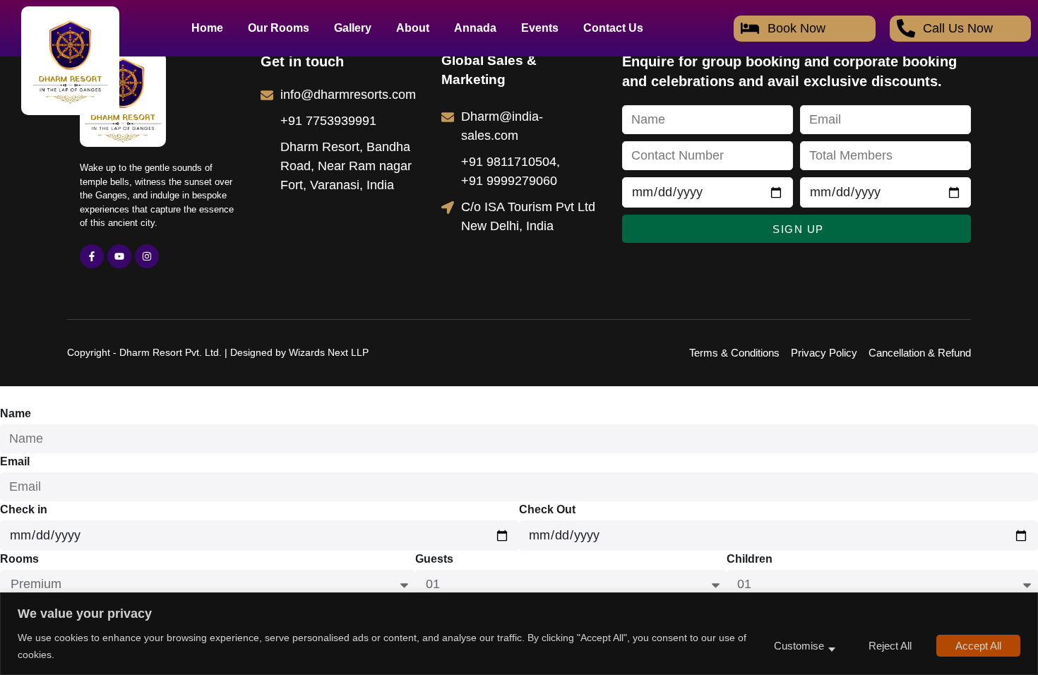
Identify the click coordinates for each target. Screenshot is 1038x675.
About (412, 28)
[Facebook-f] (92, 256)
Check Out (547, 509)
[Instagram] (147, 256)
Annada (475, 28)
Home (207, 28)
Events (540, 28)
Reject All (890, 646)
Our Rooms (278, 28)
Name (15, 413)
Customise (799, 646)
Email (15, 461)
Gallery (352, 28)
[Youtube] (119, 256)
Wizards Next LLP (329, 352)
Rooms (19, 559)
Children (749, 559)
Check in (23, 509)
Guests (434, 559)
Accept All (978, 646)
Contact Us (613, 28)
